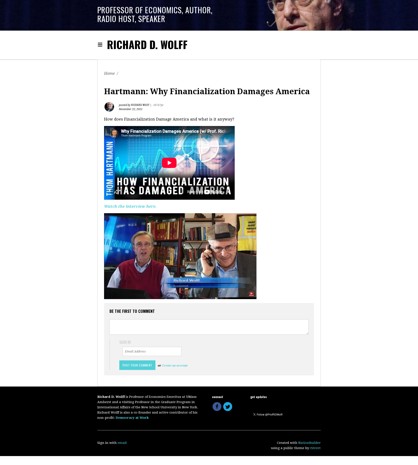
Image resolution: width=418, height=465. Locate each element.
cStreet (315, 448)
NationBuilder (309, 443)
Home (109, 73)
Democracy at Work (132, 418)
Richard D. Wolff (147, 44)
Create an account (175, 365)
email (122, 443)
